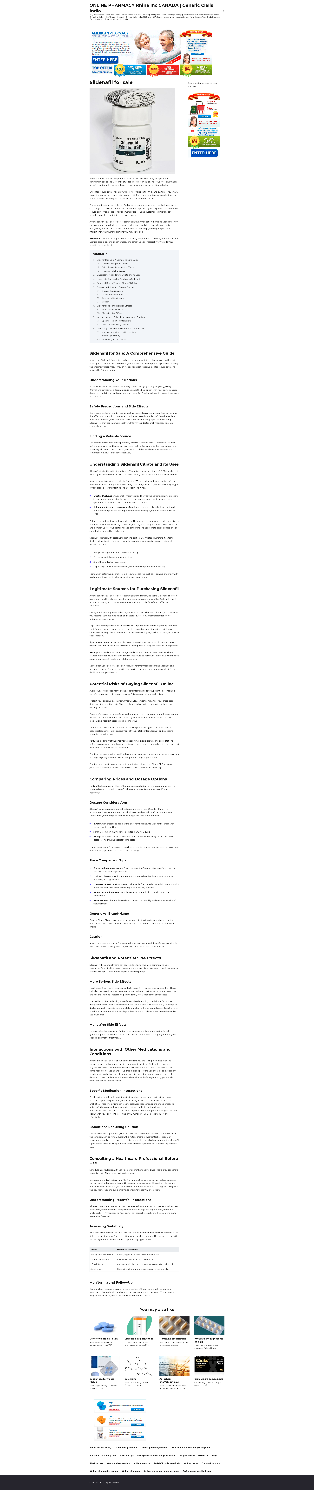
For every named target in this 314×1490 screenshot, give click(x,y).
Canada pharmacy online (154, 1447)
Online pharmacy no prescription (161, 1471)
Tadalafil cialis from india (167, 1463)
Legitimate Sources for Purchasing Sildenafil (118, 279)
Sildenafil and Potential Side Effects (114, 306)
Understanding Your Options (115, 264)
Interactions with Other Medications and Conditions (122, 317)
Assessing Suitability (111, 336)
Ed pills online (187, 1455)
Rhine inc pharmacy (100, 1447)
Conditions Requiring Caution (115, 324)
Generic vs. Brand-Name (113, 298)
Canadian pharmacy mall (103, 1455)
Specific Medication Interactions (116, 321)
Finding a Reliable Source (113, 271)
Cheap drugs (127, 1455)
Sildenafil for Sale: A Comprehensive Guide (117, 260)
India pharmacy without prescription (156, 1455)
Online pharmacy (131, 1471)
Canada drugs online (126, 1447)
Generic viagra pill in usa (104, 1338)
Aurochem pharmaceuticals (169, 1380)
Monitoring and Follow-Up (114, 339)
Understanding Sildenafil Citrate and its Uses (118, 275)
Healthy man (97, 1463)
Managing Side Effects (112, 313)
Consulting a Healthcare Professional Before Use (120, 328)
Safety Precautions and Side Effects (118, 267)
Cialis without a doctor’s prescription (190, 1447)
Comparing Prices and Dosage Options (115, 287)
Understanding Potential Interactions (119, 332)
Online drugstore (211, 1463)
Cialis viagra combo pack (208, 1379)
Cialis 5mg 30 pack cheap (138, 1338)
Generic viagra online (118, 1463)
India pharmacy (142, 1463)
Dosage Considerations (112, 291)
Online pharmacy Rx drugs (197, 1471)
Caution (105, 302)
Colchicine (130, 1379)
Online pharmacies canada (104, 1471)
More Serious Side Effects (113, 309)
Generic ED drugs (207, 1455)
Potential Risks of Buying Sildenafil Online (117, 283)
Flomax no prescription (172, 1338)
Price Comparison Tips (112, 295)
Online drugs (191, 1463)
